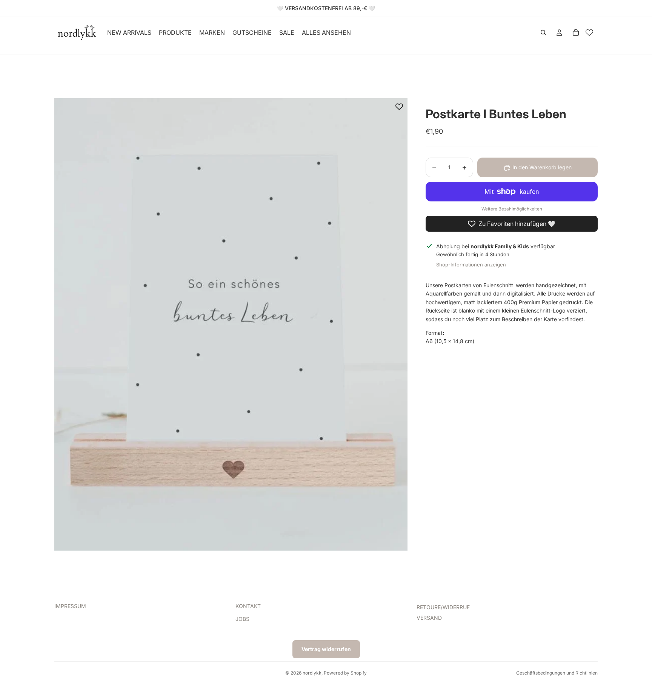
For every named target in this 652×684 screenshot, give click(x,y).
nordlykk (312, 673)
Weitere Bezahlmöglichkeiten (511, 209)
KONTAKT (248, 606)
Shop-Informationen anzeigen (471, 265)
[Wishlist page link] (589, 32)
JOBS (242, 619)
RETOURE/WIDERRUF (443, 607)
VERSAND (429, 618)
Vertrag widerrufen (326, 649)
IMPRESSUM (70, 606)
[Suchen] (543, 32)
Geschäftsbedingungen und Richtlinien (557, 673)
